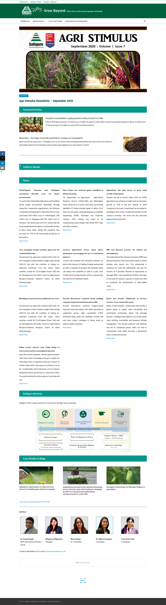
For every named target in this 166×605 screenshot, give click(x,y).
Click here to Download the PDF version (34, 502)
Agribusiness (38, 21)
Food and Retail (55, 21)
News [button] (26, 180)
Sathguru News (35, 2)
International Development (76, 21)
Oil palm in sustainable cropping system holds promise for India (74, 118)
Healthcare (25, 21)
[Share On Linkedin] (2, 163)
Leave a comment (84, 562)
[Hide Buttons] (1, 171)
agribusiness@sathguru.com (55, 551)
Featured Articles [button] (32, 109)
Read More (23, 241)
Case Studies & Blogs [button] (34, 458)
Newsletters (24, 96)
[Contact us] (2, 167)
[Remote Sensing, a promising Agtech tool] (135, 144)
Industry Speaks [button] (31, 166)
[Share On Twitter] (2, 158)
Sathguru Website (50, 2)
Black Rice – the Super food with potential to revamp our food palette (51, 138)
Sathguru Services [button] (32, 393)
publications (23, 2)
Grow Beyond (72, 10)
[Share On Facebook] (2, 153)
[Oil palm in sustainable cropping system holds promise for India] (31, 124)
